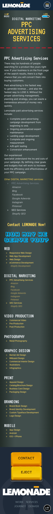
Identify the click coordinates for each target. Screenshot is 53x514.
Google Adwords (21, 198)
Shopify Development (21, 266)
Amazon (16, 187)
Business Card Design (19, 388)
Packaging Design (17, 392)
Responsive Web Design (20, 253)
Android (13, 433)
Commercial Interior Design (21, 361)
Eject (13, 467)
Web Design (14, 259)
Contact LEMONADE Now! (26, 224)
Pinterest (17, 206)
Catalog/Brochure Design (21, 385)
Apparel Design (16, 382)
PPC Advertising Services (21, 280)
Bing (14, 190)
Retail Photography (18, 341)
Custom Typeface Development (24, 412)
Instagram (17, 202)
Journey (20, 506)
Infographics (15, 368)
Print (8, 377)
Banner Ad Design (17, 355)
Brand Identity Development (22, 409)
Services (32, 501)
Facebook (17, 194)
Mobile (9, 425)
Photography (14, 336)
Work (19, 501)
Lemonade (7, 3)
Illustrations (14, 364)
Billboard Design (16, 358)
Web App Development (20, 256)
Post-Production (16, 327)
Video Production (19, 316)
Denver (33, 506)
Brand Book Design (18, 406)
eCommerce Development (21, 262)
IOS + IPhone (15, 436)
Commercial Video (17, 320)
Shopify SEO (19, 213)
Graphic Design (17, 350)
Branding (11, 401)
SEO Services (18, 210)
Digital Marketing (22, 179)
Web (7, 248)
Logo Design (15, 415)
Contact (15, 453)
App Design (14, 430)
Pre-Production (16, 323)
